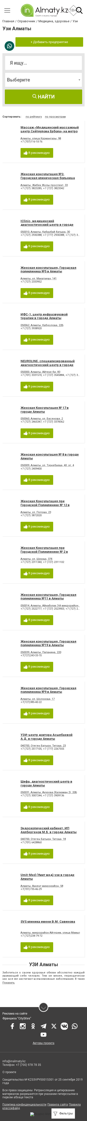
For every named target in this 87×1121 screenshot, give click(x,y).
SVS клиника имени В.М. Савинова (48, 921)
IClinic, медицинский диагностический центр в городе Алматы (47, 224)
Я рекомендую (39, 153)
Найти (46, 97)
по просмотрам (55, 116)
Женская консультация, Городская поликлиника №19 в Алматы (48, 643)
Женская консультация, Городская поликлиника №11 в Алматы (48, 596)
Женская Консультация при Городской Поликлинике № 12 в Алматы (45, 504)
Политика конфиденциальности (24, 1104)
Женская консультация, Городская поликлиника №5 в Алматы (48, 269)
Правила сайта (57, 1104)
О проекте (9, 1072)
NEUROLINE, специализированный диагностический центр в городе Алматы (48, 364)
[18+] (44, 10)
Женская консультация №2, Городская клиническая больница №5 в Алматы (48, 177)
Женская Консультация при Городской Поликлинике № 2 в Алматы (44, 551)
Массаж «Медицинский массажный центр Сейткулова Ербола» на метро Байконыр (50, 131)
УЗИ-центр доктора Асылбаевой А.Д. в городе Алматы (46, 736)
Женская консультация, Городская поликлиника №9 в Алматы (48, 690)
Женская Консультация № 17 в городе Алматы (45, 409)
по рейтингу (34, 116)
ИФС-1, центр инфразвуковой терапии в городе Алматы (44, 316)
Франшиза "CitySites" (16, 1018)
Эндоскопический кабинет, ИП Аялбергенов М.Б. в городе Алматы (49, 830)
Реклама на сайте (14, 1013)
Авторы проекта (43, 1043)
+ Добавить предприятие (49, 42)
